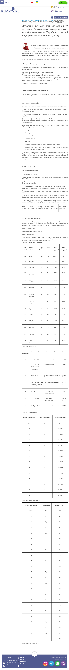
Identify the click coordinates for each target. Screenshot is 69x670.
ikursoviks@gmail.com (60, 7)
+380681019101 (58, 11)
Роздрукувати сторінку (60, 17)
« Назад (24, 39)
